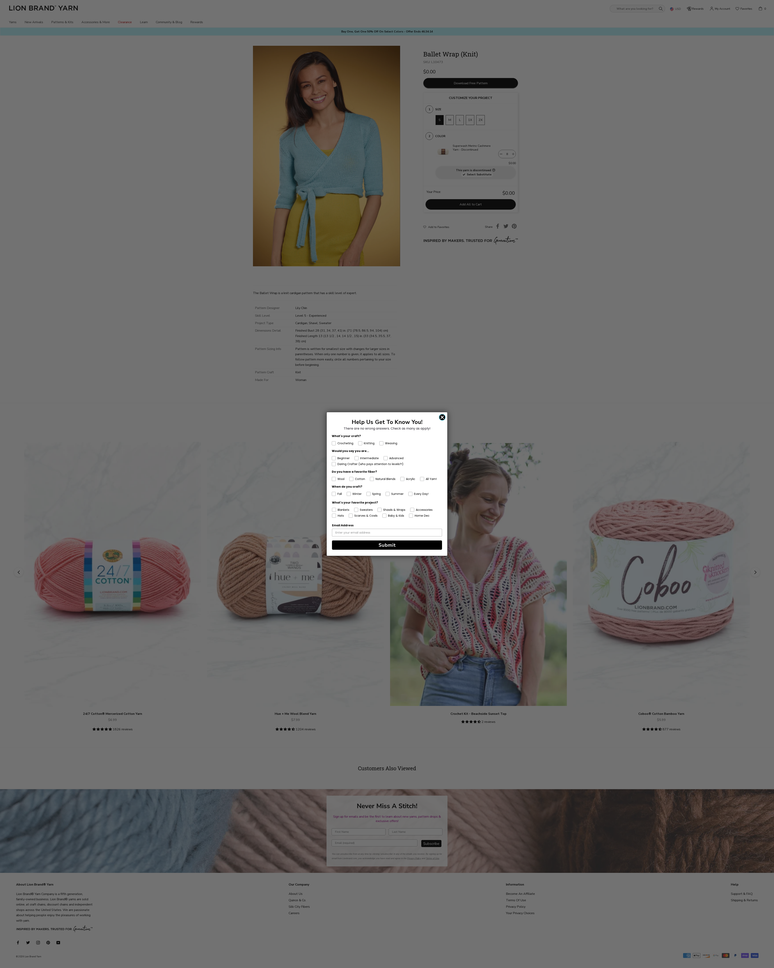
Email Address (343, 525)
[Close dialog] (442, 417)
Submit (387, 545)
